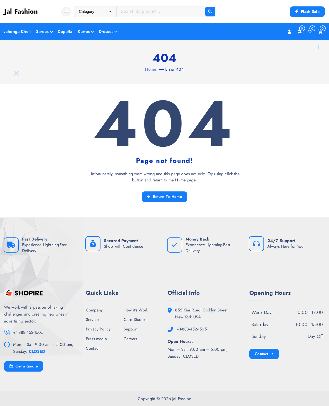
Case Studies (135, 319)
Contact (92, 348)
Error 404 (174, 69)
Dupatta (65, 31)
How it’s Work (136, 310)
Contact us (264, 354)
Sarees (42, 31)
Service (92, 319)
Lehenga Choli (17, 31)
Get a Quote (26, 366)
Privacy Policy (98, 329)
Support (131, 329)
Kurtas (84, 31)
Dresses (106, 31)
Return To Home (166, 196)
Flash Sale (309, 11)
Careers (130, 339)
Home (150, 69)
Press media (96, 339)
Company (94, 310)
